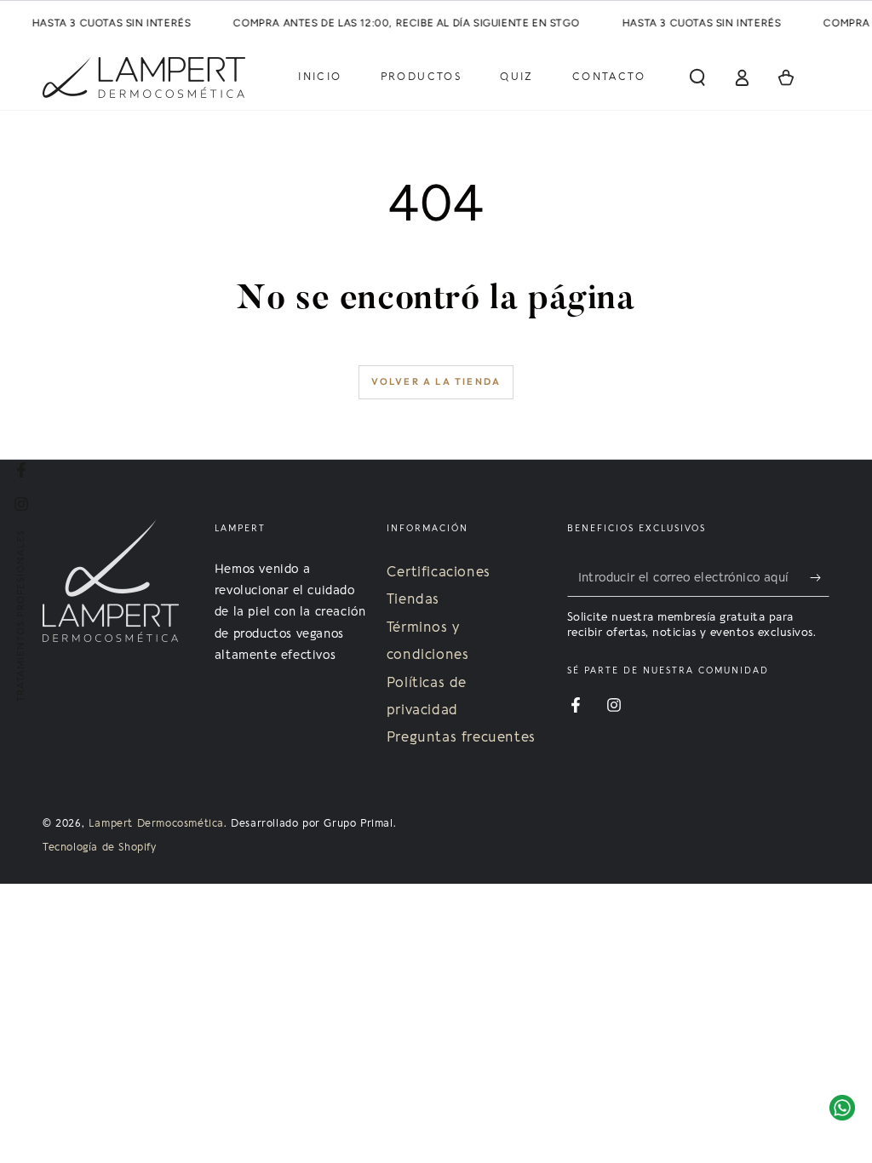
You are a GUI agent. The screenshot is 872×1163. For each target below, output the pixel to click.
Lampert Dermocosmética (156, 823)
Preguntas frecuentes (461, 737)
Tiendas (413, 599)
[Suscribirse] (819, 577)
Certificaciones (438, 572)
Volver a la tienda (436, 381)
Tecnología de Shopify (100, 847)
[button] (697, 77)
